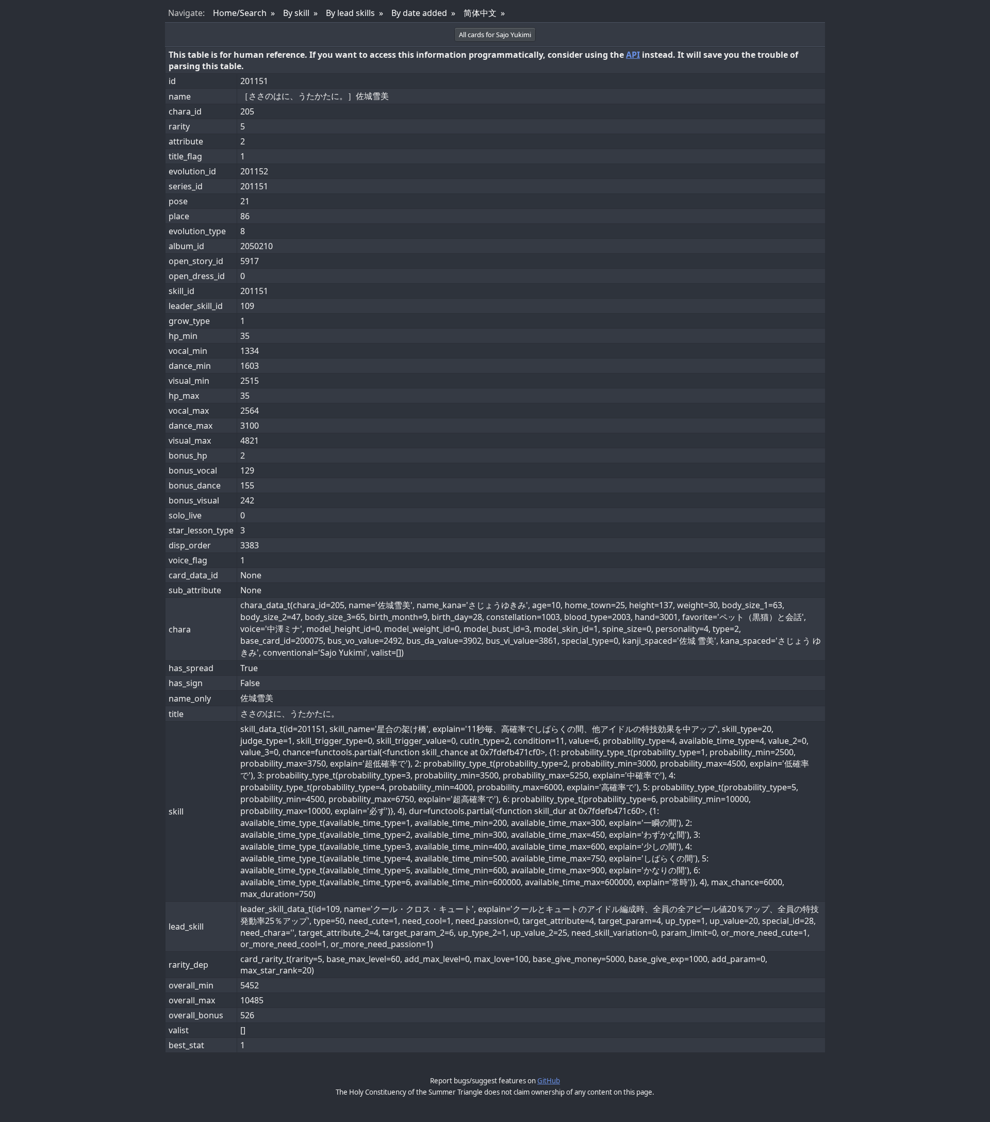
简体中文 (480, 13)
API (633, 54)
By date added (419, 13)
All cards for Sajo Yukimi (495, 34)
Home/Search (240, 13)
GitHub (548, 1080)
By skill (296, 13)
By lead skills (350, 13)
